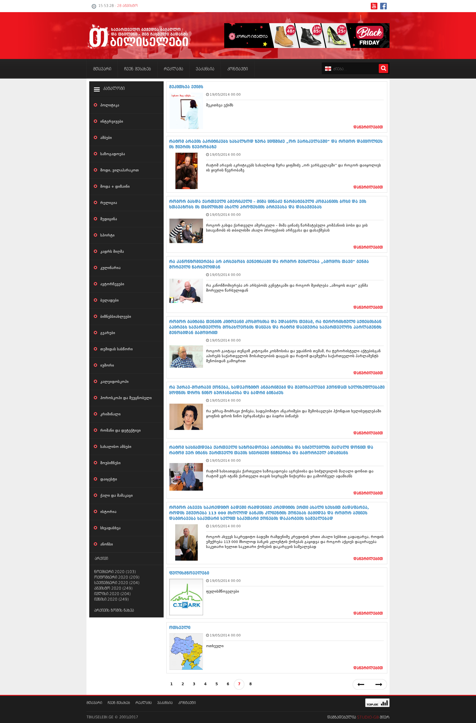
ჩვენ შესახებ (119, 703)
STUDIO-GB (368, 717)
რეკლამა (144, 703)
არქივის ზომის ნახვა (114, 610)
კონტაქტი (187, 703)
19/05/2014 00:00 (225, 94)
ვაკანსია (165, 703)
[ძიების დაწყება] (383, 68)
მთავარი (94, 703)
